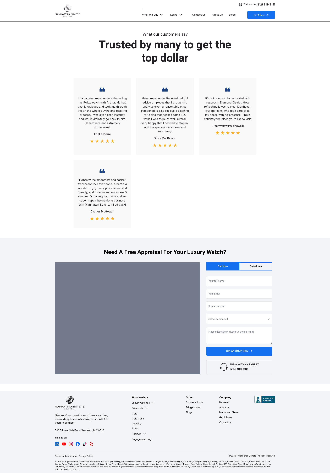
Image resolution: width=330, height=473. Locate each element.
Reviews (224, 402)
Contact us (225, 422)
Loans (173, 14)
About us (224, 407)
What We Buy (150, 14)
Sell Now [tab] (223, 266)
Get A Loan (260, 15)
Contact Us (199, 14)
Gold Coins (138, 418)
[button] (151, 403)
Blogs (232, 14)
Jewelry (136, 423)
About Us (217, 14)
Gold (134, 413)
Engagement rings (142, 439)
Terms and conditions (66, 456)
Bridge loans (193, 407)
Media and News (228, 412)
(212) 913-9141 (259, 4)
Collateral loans (194, 402)
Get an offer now (237, 351)
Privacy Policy (86, 456)
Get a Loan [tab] (256, 266)
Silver (135, 428)
